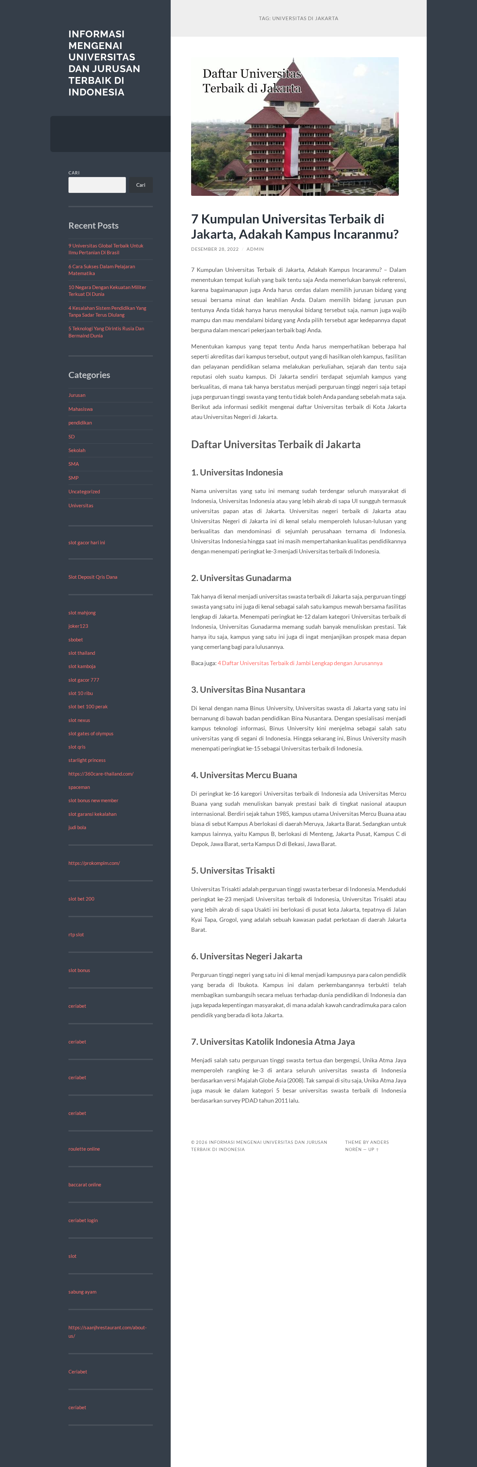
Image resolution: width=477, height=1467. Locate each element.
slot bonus (79, 970)
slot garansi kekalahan (92, 814)
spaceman (79, 787)
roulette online (84, 1149)
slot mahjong (82, 612)
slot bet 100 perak (88, 706)
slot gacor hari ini (86, 542)
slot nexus (79, 720)
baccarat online (84, 1184)
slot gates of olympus (91, 733)
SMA (73, 464)
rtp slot (76, 934)
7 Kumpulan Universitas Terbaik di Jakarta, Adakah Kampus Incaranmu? (294, 226)
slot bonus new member (93, 800)
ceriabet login (83, 1220)
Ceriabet (77, 1371)
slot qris (77, 747)
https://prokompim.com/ (94, 863)
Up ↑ (373, 1149)
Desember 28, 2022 (215, 249)
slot (72, 1256)
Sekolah (76, 450)
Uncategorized (84, 491)
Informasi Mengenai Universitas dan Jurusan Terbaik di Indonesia (104, 63)
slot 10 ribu (80, 693)
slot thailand (81, 653)
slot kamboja (82, 666)
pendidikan (80, 422)
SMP (73, 478)
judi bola (77, 827)
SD (71, 436)
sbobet (75, 639)
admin (255, 249)
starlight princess (87, 760)
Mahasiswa (80, 409)
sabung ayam (82, 1292)
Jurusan (76, 395)
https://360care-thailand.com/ (101, 774)
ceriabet (77, 1006)
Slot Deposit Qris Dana (92, 577)
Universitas (80, 505)
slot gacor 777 (83, 680)
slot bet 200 (81, 899)
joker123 (78, 626)
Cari (74, 172)
